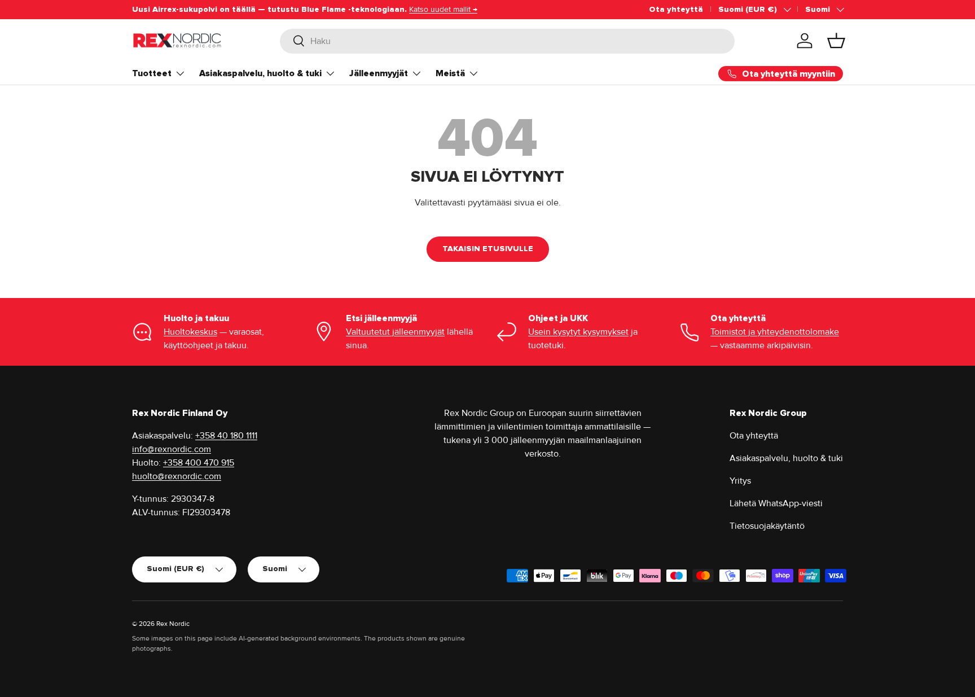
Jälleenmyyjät (378, 72)
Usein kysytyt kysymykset (578, 331)
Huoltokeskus (190, 331)
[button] (836, 40)
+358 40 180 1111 (226, 435)
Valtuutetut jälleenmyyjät (395, 331)
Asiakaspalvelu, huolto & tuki (260, 72)
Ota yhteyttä (676, 9)
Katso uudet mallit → (443, 9)
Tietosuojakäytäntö (767, 526)
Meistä (450, 72)
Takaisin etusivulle (487, 248)
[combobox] (507, 40)
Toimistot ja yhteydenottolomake (774, 331)
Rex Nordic (173, 624)
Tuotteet (152, 72)
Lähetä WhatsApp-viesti (776, 503)
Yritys (740, 480)
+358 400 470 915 (198, 462)
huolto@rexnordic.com (176, 476)
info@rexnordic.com (171, 449)
